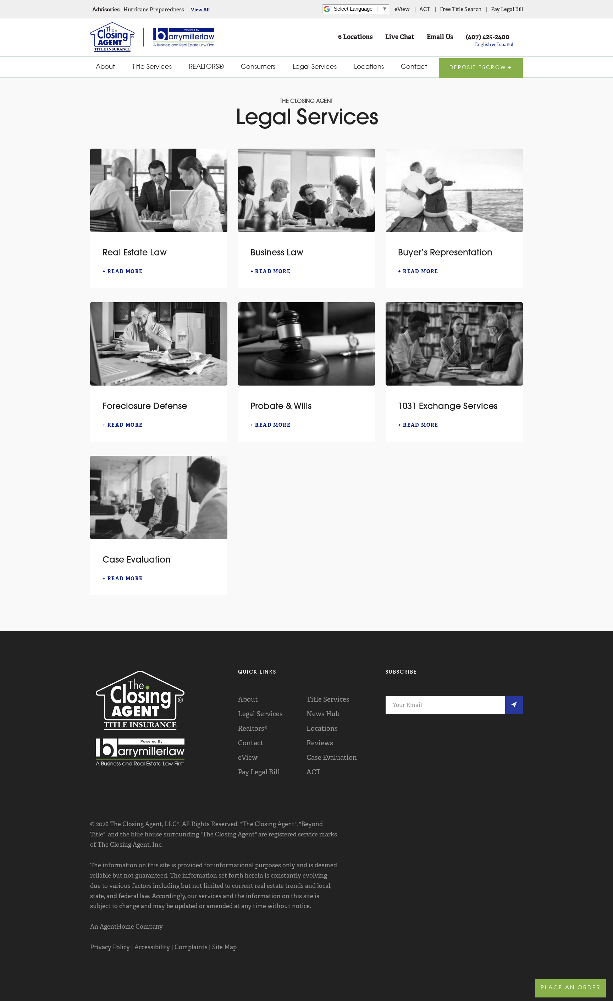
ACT (424, 9)
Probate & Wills (280, 407)
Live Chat (399, 37)
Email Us (440, 37)
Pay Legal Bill (507, 9)
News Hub (322, 713)
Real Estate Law (135, 253)
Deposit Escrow (477, 68)
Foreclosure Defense (145, 407)
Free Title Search (460, 9)
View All (200, 10)
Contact (414, 67)
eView (402, 9)
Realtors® (252, 728)
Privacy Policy (110, 947)
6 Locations (355, 37)
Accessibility (152, 947)
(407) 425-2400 (487, 37)
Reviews (319, 743)
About (105, 67)
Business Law (276, 253)
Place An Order (571, 988)
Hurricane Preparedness (153, 9)
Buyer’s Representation (445, 253)
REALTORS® (206, 67)
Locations (369, 67)
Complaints (191, 947)
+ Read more (123, 271)
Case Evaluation (137, 560)
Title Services (152, 67)
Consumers (258, 67)
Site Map (224, 947)
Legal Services (315, 67)
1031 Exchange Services (447, 407)
